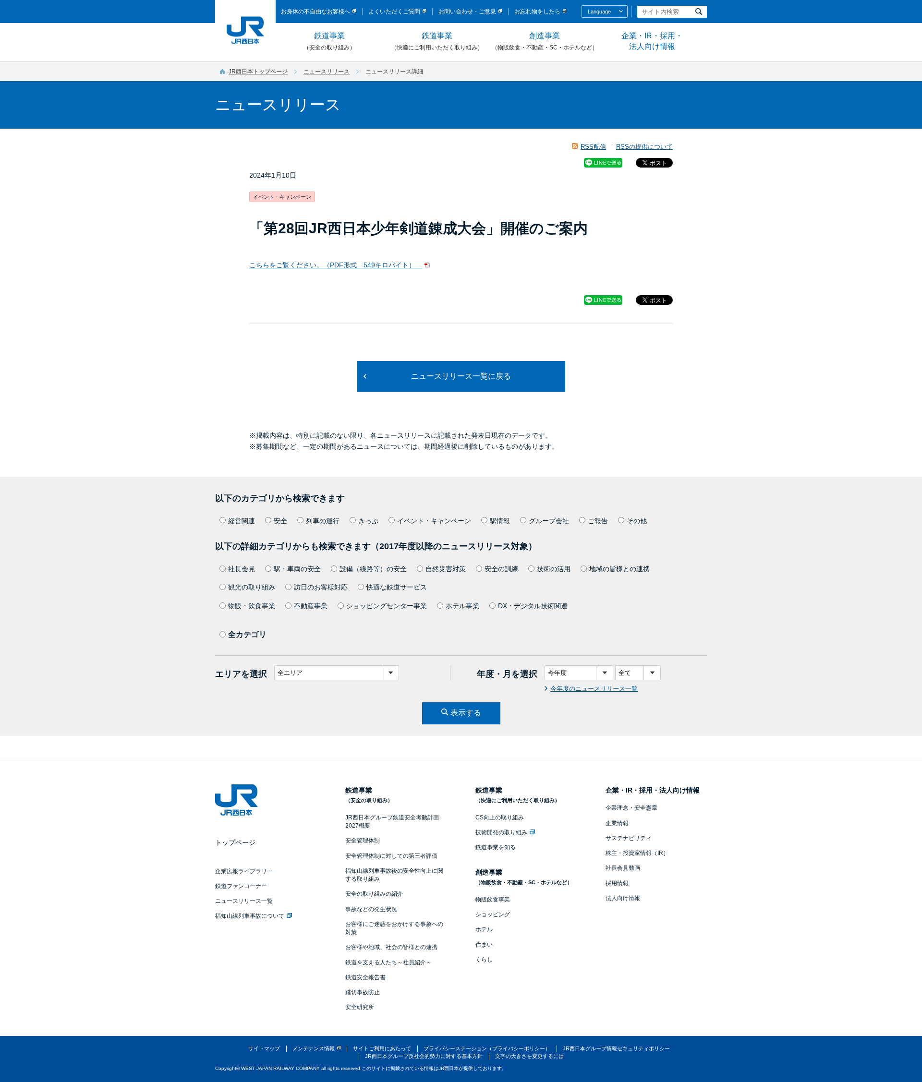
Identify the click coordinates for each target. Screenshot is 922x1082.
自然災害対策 (445, 569)
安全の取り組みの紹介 (374, 894)
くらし (484, 959)
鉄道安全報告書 (365, 977)
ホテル (484, 929)
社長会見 (241, 569)
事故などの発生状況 (371, 909)
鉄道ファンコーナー (241, 886)
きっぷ (368, 521)
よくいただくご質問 (394, 11)
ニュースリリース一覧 (244, 901)
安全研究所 (359, 1007)
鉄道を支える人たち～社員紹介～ (388, 962)
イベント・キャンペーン (434, 521)
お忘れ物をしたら (537, 11)
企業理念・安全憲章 (631, 808)
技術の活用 (553, 569)
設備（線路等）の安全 (373, 569)
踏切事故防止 (362, 992)
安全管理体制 (362, 840)
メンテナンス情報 (313, 1048)
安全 (280, 521)
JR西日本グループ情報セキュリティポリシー (616, 1048)
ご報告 (598, 521)
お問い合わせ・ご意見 (467, 11)
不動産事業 (311, 606)
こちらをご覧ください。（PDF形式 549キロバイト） (335, 265)
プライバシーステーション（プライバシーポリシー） (487, 1048)
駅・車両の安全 (297, 569)
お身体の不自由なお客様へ (315, 11)
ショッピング (492, 914)
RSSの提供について (644, 146)
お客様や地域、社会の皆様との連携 (391, 947)
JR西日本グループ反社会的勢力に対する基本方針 (424, 1056)
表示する (465, 713)
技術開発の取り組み (501, 832)
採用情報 (617, 883)
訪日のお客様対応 (321, 587)
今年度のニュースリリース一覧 (594, 688)
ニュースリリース (326, 71)
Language (599, 11)
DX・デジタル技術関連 (533, 606)
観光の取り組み (251, 587)
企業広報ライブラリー (244, 871)
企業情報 (617, 823)
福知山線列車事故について (249, 916)
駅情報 (500, 521)
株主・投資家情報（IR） (637, 853)
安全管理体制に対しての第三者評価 (391, 856)
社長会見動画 (623, 868)
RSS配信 (593, 146)
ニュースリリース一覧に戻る (461, 376)
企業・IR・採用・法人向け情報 (652, 41)
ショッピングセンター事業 (386, 606)
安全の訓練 (501, 569)
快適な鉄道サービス (396, 587)
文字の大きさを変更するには (529, 1056)
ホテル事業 (462, 606)
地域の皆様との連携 (619, 569)
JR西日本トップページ (258, 71)
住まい (484, 945)
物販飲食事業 (492, 899)
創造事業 (545, 41)
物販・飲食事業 (251, 606)
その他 (637, 521)
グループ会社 (549, 521)
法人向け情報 (623, 898)
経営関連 (241, 521)
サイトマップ (264, 1048)
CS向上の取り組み (499, 817)
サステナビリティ (629, 838)
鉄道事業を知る (495, 847)
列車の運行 (323, 521)
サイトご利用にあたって (382, 1048)
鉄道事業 (329, 41)
